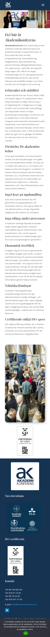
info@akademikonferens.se (24, 604)
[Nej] (47, 627)
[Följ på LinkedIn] (7, 610)
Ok (25, 633)
